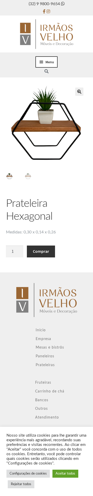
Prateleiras (45, 365)
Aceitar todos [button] (65, 473)
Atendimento (47, 417)
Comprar (41, 251)
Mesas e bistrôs (50, 347)
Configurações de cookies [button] (28, 473)
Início (41, 330)
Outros (41, 409)
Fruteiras (43, 382)
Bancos (41, 400)
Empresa (43, 339)
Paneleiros (45, 356)
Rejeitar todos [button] (21, 484)
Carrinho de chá (49, 391)
